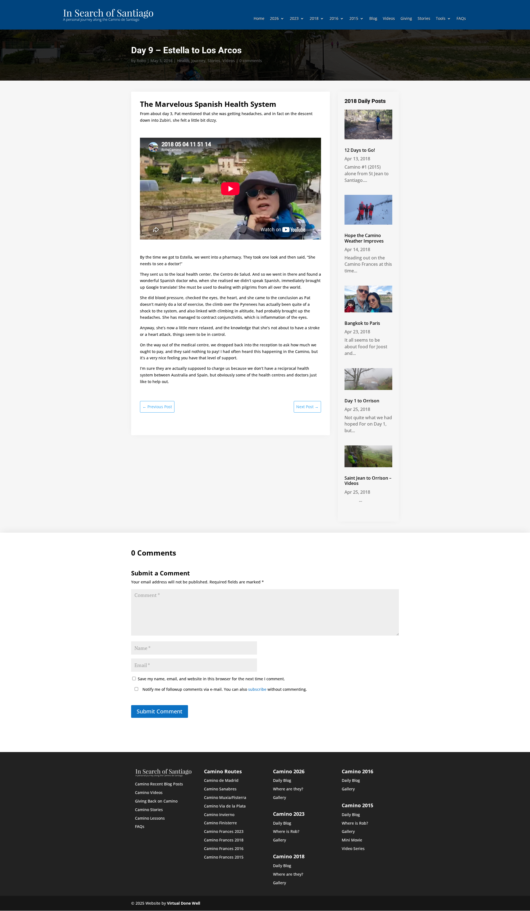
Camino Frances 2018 (223, 840)
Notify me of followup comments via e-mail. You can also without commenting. (224, 689)
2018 (314, 19)
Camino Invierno (219, 814)
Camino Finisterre (220, 822)
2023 (294, 19)
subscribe (257, 689)
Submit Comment (159, 711)
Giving (406, 19)
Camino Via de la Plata (225, 806)
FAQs (461, 19)
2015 (353, 19)
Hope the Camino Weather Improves (364, 238)
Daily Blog (282, 780)
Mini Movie (352, 840)
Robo (141, 60)
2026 (274, 19)
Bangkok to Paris (362, 323)
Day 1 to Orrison (361, 401)
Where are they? (288, 789)
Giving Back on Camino (156, 801)
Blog (373, 19)
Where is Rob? (286, 831)
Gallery (279, 797)
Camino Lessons (150, 818)
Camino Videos (149, 792)
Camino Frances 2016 (223, 848)
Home (259, 19)
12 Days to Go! (359, 150)
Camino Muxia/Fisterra (225, 797)
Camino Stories (149, 809)
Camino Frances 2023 (223, 831)
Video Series (353, 848)
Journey (198, 60)
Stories (424, 19)
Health (183, 60)
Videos (389, 19)
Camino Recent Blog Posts (159, 784)
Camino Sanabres (220, 789)
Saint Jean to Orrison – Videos (367, 480)
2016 (334, 19)
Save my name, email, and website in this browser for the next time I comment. (211, 678)
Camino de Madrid (221, 780)
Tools (441, 19)
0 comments (250, 60)
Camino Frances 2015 (223, 857)
